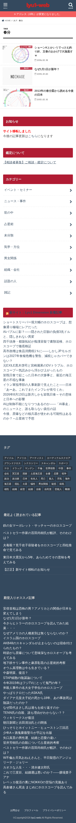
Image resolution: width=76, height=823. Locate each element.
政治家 (15, 478)
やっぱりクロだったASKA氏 (23, 692)
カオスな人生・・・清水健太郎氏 (26, 767)
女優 (48, 473)
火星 (25, 484)
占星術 (8, 224)
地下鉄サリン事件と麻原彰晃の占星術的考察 (34, 662)
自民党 (47, 489)
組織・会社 (12, 269)
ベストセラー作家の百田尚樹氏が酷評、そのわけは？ (37, 535)
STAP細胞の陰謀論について (22, 677)
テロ (6, 468)
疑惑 (53, 484)
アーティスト (37, 458)
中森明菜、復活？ (15, 672)
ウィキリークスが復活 (18, 717)
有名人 (34, 478)
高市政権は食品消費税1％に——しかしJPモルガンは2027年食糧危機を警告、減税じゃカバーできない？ (37, 355)
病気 (61, 484)
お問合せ (15, 810)
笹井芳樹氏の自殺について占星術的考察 (31, 742)
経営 (22, 489)
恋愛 (56, 473)
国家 (25, 473)
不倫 (40, 468)
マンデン (29, 468)
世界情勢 (50, 468)
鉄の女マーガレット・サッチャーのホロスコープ (37, 525)
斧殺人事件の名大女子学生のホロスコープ (32, 687)
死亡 (43, 478)
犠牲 (33, 484)
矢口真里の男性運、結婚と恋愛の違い (29, 737)
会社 (6, 473)
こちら (32, 136)
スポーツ (63, 463)
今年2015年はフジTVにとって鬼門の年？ (32, 683)
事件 (68, 468)
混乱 (17, 484)
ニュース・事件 (15, 201)
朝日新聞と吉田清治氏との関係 (25, 722)
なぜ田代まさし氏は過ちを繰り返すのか (31, 707)
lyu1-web (36, 818)
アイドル (9, 458)
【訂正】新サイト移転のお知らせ (26, 569)
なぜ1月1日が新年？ (17, 618)
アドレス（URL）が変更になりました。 (39, 14)
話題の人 (10, 281)
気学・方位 (12, 246)
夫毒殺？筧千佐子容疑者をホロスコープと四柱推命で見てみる (37, 547)
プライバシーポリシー (54, 810)
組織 (14, 489)
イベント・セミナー (18, 189)
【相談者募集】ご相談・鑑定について (29, 162)
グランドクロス (12, 463)
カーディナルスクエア (58, 458)
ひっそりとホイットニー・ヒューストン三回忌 (36, 727)
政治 (6, 478)
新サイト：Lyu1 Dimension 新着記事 (35, 312)
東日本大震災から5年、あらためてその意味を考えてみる (36, 559)
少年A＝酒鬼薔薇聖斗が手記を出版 (27, 732)
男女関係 (10, 258)
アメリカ (21, 458)
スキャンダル (48, 463)
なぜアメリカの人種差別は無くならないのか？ (36, 633)
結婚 (30, 489)
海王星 (7, 484)
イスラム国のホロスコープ (22, 638)
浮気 (59, 478)
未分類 (8, 235)
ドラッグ (17, 468)
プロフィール (31, 810)
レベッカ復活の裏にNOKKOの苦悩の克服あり (35, 782)
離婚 (67, 489)
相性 (6, 489)
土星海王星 (36, 473)
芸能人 (58, 489)
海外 (67, 478)
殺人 (51, 478)
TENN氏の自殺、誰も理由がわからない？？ (34, 712)
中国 (60, 468)
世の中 (8, 212)
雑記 (7, 292)
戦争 (64, 473)
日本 (25, 478)
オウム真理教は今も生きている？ (26, 668)
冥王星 (15, 473)
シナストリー (31, 463)
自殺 (38, 489)
